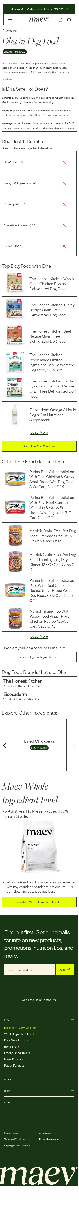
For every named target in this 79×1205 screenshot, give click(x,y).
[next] (74, 746)
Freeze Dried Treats (17, 1052)
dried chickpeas (39, 740)
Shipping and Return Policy (17, 1145)
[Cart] (70, 19)
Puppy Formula (14, 1065)
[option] (39, 745)
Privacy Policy (11, 1133)
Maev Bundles (13, 1058)
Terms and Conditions (14, 1139)
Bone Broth (11, 1046)
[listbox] (39, 745)
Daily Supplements (16, 1040)
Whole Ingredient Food (19, 1033)
